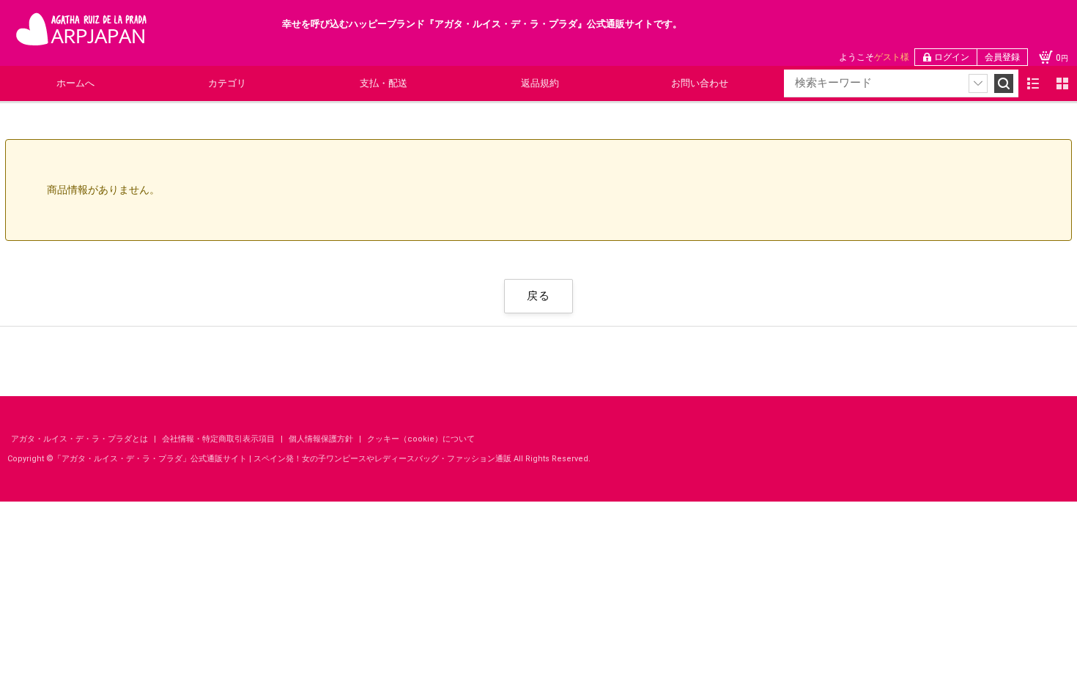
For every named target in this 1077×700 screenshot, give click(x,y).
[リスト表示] (1033, 83)
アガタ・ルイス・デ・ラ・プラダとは (80, 439)
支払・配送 (383, 83)
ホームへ (75, 83)
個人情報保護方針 (322, 439)
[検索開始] (1003, 83)
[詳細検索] (978, 83)
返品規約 (540, 83)
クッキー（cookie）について (421, 439)
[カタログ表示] (1062, 83)
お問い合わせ (699, 83)
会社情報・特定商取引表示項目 (219, 439)
